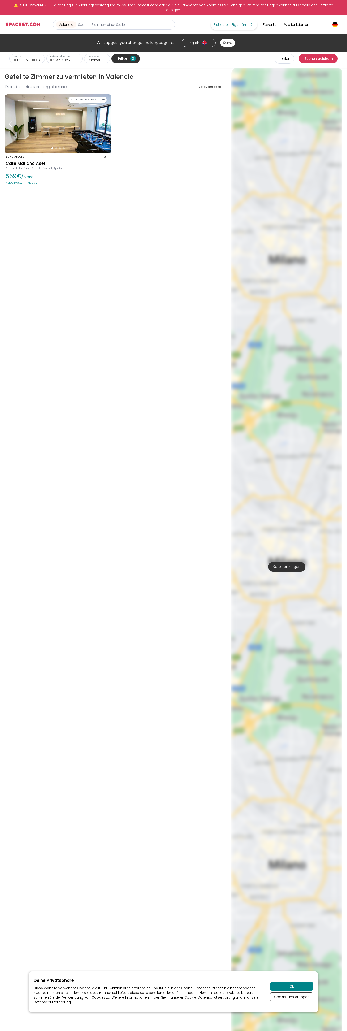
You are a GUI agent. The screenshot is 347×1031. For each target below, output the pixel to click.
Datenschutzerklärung (52, 1002)
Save (227, 42)
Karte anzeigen (287, 566)
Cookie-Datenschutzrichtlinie (205, 988)
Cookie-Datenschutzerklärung (209, 997)
